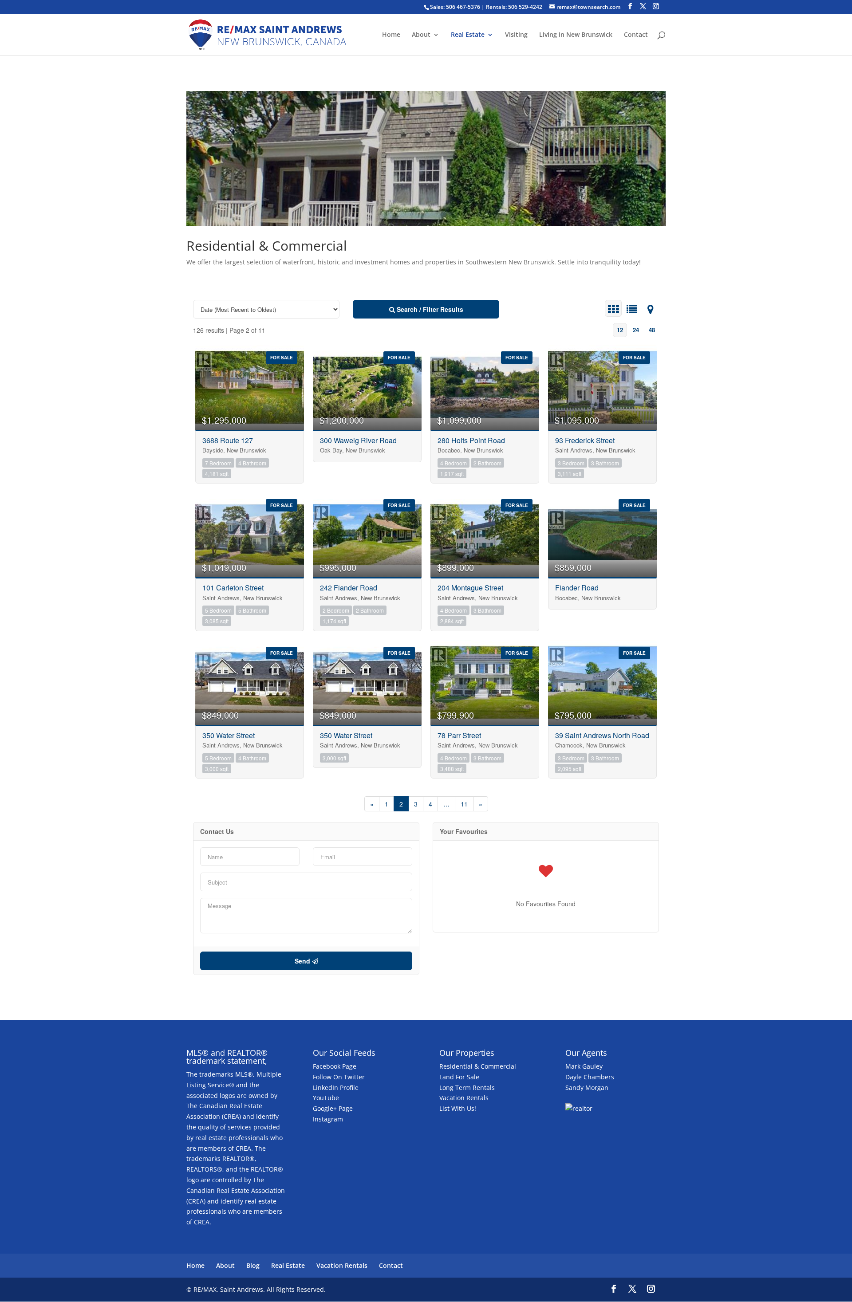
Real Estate (468, 35)
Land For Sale (459, 1077)
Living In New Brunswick (575, 35)
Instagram (328, 1119)
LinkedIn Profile (336, 1087)
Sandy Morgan (586, 1087)
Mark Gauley (584, 1066)
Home (391, 35)
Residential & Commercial (477, 1066)
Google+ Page (333, 1108)
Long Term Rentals (467, 1087)
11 (464, 803)
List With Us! (457, 1108)
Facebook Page (334, 1066)
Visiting (516, 35)
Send (303, 960)
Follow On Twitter (339, 1077)
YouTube (326, 1098)
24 (636, 330)
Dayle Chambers (589, 1077)
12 (620, 330)
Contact (636, 35)
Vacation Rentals (464, 1098)
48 (652, 330)
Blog (253, 1265)
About (421, 35)
